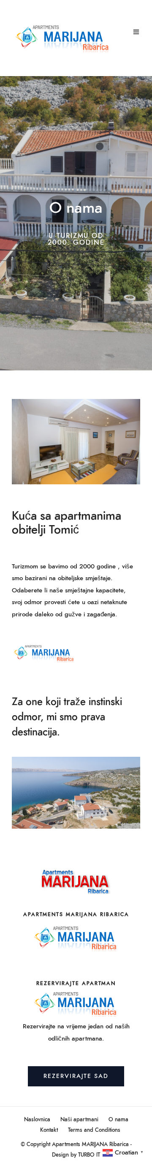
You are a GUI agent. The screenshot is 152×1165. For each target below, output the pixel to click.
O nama (118, 1120)
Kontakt (49, 1130)
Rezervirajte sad (76, 1076)
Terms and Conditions (94, 1130)
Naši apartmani (79, 1120)
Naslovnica (37, 1120)
